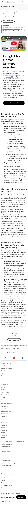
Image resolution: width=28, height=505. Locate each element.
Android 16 (4, 425)
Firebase (3, 483)
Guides (15, 13)
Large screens (4, 406)
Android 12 (4, 435)
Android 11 (3, 437)
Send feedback (8, 20)
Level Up (6, 204)
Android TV (4, 416)
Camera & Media (5, 394)
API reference (4, 449)
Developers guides (5, 446)
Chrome (3, 480)
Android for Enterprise (6, 368)
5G (2, 399)
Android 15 (4, 427)
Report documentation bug (8, 463)
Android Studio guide (6, 444)
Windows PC (9, 77)
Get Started (14, 103)
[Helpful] (11, 17)
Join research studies (6, 468)
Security (3, 371)
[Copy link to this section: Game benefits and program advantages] (13, 192)
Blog (2, 378)
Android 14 (4, 430)
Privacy (3, 397)
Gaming (3, 387)
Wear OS (3, 408)
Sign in (24, 2)
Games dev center (7, 6)
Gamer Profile (20, 92)
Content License (19, 347)
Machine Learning (5, 389)
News (2, 375)
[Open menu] (2, 2)
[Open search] (17, 2)
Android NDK (4, 454)
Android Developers (5, 12)
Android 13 (4, 432)
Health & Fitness (5, 392)
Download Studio (5, 451)
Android (3, 366)
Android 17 (4, 422)
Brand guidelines (16, 493)
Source (3, 373)
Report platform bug (6, 460)
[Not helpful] (13, 17)
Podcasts (3, 380)
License (8, 493)
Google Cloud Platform (7, 485)
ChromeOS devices (6, 411)
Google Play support (6, 465)
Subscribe (21, 497)
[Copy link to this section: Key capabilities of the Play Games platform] (17, 116)
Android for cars (5, 413)
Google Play (15, 12)
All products (4, 488)
